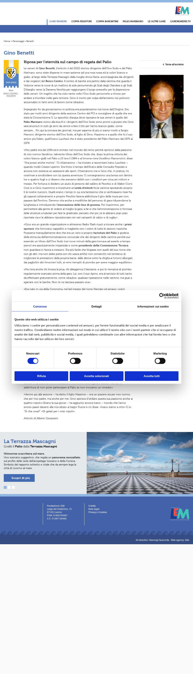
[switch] (75, 361)
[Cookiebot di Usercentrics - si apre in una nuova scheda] (162, 296)
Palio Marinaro (133, 21)
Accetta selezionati (96, 376)
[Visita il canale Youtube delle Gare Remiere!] (135, 7)
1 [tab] (5, 487)
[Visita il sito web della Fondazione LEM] (178, 513)
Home (7, 41)
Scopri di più (20, 478)
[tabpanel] (96, 463)
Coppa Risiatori (81, 21)
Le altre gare (157, 21)
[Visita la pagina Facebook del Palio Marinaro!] (49, 523)
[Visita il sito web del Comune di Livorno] (161, 9)
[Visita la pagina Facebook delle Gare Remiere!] (130, 7)
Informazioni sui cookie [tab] (152, 306)
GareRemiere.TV (180, 21)
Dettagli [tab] (96, 306)
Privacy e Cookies (97, 512)
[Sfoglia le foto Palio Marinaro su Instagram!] (60, 523)
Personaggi (18, 41)
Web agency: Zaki (180, 539)
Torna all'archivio (174, 64)
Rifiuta (41, 376)
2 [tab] (9, 487)
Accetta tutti (152, 376)
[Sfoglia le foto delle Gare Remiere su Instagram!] (140, 7)
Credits (92, 505)
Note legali (94, 508)
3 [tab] (13, 487)
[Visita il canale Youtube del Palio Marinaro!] (54, 523)
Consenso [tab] (40, 306)
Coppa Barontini (107, 21)
